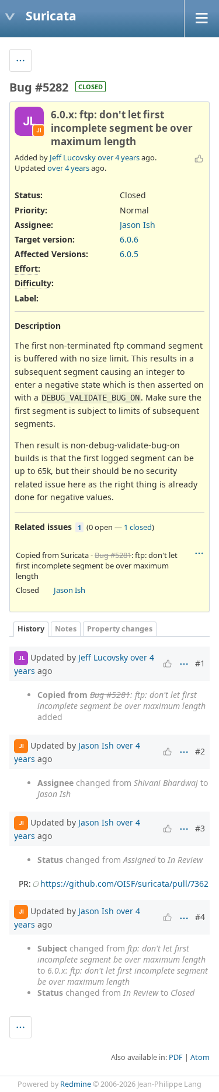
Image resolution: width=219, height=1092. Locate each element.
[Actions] (199, 553)
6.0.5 (129, 253)
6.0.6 (129, 239)
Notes (66, 629)
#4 (200, 916)
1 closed (138, 527)
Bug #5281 (113, 555)
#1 (200, 663)
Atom (200, 1057)
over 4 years (119, 157)
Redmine (75, 1084)
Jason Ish (137, 224)
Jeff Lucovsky (73, 157)
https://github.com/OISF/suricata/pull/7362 (124, 883)
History (31, 629)
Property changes (119, 629)
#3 (200, 828)
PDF (176, 1057)
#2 (200, 751)
